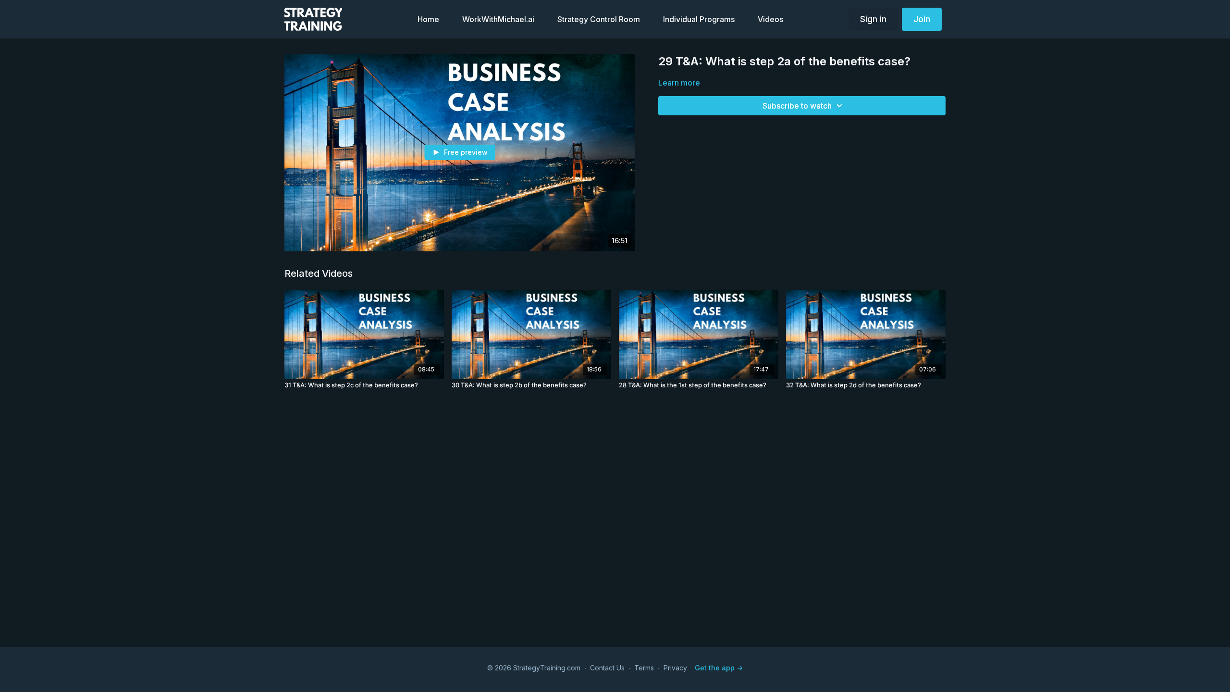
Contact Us (607, 668)
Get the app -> (719, 668)
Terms (644, 668)
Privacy (675, 668)
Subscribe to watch (797, 106)
